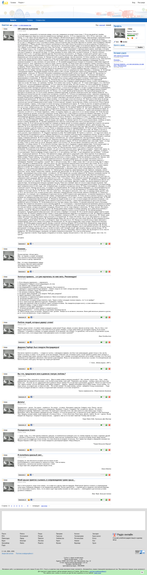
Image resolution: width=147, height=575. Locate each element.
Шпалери (23, 540)
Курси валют (96, 536)
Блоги (94, 538)
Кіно (93, 540)
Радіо (3, 545)
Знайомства (60, 538)
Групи (94, 543)
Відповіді (77, 543)
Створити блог (40, 20)
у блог (15, 25)
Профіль (118, 26)
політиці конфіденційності (98, 571)
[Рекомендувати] (106, 244)
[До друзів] (128, 38)
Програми (59, 533)
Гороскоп (59, 536)
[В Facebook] (31, 244)
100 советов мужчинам (121, 56)
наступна (44, 506)
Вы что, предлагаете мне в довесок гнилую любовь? (42, 374)
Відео (3, 540)
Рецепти (40, 543)
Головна (13, 2)
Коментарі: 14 (22, 425)
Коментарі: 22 (22, 317)
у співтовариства (25, 25)
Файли (22, 543)
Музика (58, 543)
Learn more (97, 573)
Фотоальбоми (78, 538)
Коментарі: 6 (22, 271)
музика (125, 41)
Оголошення (24, 536)
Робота (22, 533)
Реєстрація (141, 2)
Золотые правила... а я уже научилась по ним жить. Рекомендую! (47, 277)
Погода (40, 536)
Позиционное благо (26, 430)
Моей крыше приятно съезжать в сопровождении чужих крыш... (46, 480)
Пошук (40, 533)
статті (123, 53)
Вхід (133, 2)
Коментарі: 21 (22, 499)
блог (117, 41)
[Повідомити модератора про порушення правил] (109, 244)
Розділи (20, 2)
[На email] (28, 244)
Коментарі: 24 (22, 397)
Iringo (5, 29)
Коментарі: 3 (22, 368)
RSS (3, 536)
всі (11, 25)
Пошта (4, 533)
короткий (102, 25)
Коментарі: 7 (22, 342)
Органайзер (5, 543)
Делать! (21, 402)
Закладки (95, 533)
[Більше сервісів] (32, 243)
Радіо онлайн (125, 534)
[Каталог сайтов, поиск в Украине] (140, 551)
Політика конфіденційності (24, 553)
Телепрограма (79, 536)
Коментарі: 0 (22, 474)
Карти (58, 540)
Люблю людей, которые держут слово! (35, 322)
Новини (76, 540)
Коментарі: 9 (22, 243)
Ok (142, 572)
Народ (22, 538)
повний (108, 25)
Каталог (77, 533)
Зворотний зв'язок (7, 553)
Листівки (41, 540)
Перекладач (6, 538)
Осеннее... (117, 60)
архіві (123, 45)
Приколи (40, 538)
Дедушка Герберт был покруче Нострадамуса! (38, 347)
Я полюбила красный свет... (30, 455)
